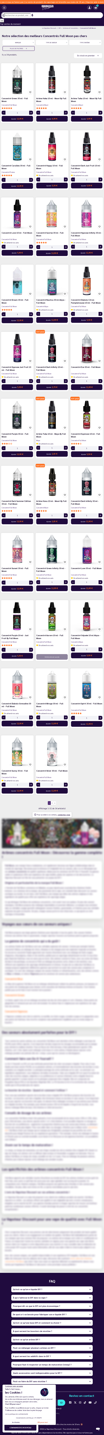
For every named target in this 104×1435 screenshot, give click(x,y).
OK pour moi (42, 1422)
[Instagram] (80, 1402)
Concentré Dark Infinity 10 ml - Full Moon (50, 368)
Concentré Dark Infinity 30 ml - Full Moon (85, 502)
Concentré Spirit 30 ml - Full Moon (86, 703)
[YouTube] (90, 1402)
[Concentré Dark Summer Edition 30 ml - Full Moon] (17, 482)
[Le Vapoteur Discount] (47, 7)
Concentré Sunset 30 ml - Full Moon (15, 569)
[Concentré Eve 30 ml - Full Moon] (86, 348)
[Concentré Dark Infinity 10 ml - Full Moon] (52, 348)
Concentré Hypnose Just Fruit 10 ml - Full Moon (16, 368)
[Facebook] (70, 1402)
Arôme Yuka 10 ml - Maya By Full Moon (51, 435)
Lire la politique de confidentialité (16, 1414)
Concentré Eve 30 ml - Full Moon (85, 367)
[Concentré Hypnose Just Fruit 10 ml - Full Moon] (17, 348)
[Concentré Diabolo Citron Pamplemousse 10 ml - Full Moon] (86, 281)
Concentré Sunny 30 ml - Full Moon (15, 772)
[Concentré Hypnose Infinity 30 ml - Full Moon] (86, 213)
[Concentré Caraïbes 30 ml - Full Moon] (17, 146)
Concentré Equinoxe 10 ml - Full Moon (85, 435)
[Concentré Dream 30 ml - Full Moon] (17, 281)
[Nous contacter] (95, 1402)
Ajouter (17, 118)
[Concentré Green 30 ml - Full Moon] (17, 79)
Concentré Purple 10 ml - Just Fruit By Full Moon (15, 636)
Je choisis (16, 1422)
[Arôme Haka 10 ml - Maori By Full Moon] (52, 79)
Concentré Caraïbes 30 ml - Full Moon (16, 167)
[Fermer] (2, 20)
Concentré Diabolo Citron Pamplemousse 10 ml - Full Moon (86, 301)
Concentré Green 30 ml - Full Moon (15, 99)
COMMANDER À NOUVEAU (20, 1427)
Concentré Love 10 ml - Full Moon (17, 233)
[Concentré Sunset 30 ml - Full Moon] (17, 549)
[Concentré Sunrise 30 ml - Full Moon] (52, 213)
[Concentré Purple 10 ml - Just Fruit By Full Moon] (17, 616)
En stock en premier (86, 55)
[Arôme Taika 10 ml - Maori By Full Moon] (86, 79)
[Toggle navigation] (4, 7)
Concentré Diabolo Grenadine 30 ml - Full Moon (16, 705)
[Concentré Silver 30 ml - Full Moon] (52, 751)
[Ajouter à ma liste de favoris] (30, 92)
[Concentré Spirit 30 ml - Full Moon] (86, 684)
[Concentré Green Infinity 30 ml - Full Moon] (52, 549)
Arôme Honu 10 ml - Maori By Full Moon (51, 502)
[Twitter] (75, 1402)
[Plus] (31, 113)
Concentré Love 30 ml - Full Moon (86, 568)
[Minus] (3, 113)
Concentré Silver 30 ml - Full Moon (52, 770)
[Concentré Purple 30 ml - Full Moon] (17, 415)
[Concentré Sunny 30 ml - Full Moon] (17, 751)
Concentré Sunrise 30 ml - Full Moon (50, 234)
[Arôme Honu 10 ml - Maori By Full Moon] (52, 482)
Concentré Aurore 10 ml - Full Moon (49, 636)
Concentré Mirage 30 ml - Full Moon (49, 705)
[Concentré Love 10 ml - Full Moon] (17, 213)
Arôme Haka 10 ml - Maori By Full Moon (51, 99)
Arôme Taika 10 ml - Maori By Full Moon (86, 99)
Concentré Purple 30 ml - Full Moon (15, 435)
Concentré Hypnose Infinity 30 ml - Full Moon (86, 234)
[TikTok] (85, 1402)
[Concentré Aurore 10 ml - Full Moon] (52, 616)
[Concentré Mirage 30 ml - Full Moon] (52, 684)
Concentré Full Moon (9, 105)
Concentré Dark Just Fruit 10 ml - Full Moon (86, 167)
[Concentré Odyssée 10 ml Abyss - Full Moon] (86, 616)
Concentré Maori (42, 105)
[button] (95, 7)
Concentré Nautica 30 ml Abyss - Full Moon (51, 301)
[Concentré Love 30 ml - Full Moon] (86, 549)
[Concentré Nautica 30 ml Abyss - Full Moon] (52, 281)
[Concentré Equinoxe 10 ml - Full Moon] (86, 415)
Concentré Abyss (42, 306)
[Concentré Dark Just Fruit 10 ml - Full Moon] (86, 146)
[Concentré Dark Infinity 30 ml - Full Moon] (86, 482)
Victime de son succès (52, 657)
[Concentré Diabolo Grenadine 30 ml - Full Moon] (17, 684)
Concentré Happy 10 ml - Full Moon (49, 167)
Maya (38, 440)
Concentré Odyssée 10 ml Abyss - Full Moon (85, 636)
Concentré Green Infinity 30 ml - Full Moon (50, 569)
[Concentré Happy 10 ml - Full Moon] (52, 146)
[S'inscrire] (61, 1403)
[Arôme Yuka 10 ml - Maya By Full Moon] (52, 415)
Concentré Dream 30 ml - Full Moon (15, 301)
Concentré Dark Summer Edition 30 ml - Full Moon (16, 502)
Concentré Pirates (8, 172)
